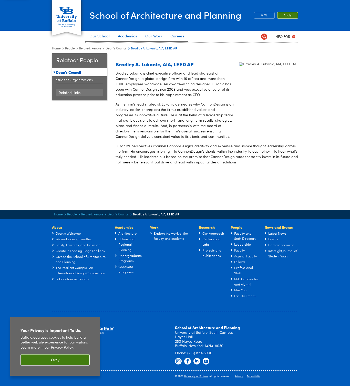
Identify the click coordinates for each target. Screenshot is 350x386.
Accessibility (253, 376)
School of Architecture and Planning (165, 15)
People (70, 48)
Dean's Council (116, 48)
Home (56, 48)
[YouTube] (206, 361)
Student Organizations (74, 80)
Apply (288, 15)
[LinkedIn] (196, 361)
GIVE (264, 15)
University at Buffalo (196, 376)
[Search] (264, 36)
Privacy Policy (62, 348)
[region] (55, 346)
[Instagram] (178, 361)
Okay (55, 360)
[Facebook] (187, 361)
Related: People (90, 48)
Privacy (239, 376)
